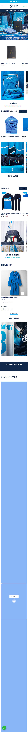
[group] (14, 283)
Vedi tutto (22, 111)
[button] (2, 6)
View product (14, 313)
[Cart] (26, 6)
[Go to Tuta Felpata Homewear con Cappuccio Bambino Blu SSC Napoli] (11, 202)
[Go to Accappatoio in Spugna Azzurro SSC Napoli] (11, 124)
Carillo (3, 299)
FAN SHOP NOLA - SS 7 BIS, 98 (14, 1)
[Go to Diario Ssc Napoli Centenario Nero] (11, 51)
